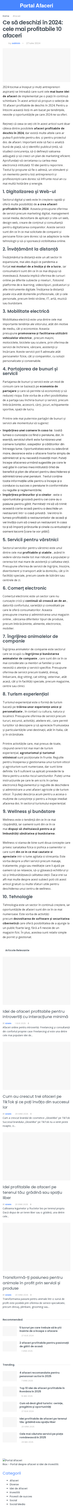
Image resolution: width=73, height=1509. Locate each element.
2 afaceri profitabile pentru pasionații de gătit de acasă (44, 1344)
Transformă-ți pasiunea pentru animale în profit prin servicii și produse (33, 1283)
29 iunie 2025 (21, 1114)
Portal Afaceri (36, 5)
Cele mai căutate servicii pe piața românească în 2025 (41, 1435)
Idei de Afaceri (18, 1488)
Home (6, 16)
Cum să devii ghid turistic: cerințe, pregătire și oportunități (41, 1405)
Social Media (17, 1504)
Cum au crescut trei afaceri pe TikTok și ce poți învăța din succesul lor (36, 1102)
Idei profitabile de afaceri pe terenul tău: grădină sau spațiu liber (32, 1192)
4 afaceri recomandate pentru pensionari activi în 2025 (39, 1374)
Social (13, 1500)
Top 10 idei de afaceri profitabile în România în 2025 (42, 1389)
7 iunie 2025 (27, 1380)
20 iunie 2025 (21, 1295)
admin (16, 43)
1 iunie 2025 (27, 1351)
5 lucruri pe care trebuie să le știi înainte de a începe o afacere (40, 1329)
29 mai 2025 (27, 1442)
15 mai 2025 (27, 1396)
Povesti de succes (21, 1496)
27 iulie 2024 (33, 43)
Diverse (14, 1484)
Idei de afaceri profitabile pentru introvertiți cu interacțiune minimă (35, 1014)
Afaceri (16, 16)
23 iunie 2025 (21, 1204)
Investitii (15, 1492)
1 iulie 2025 (20, 1023)
